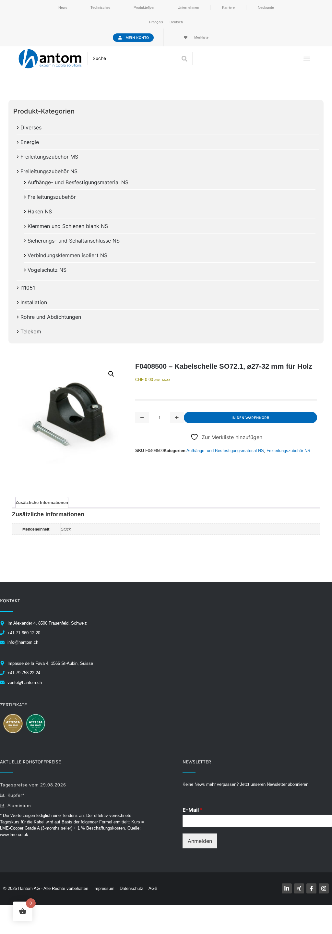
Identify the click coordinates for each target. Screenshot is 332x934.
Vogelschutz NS (47, 270)
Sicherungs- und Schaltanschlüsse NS (74, 240)
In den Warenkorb (250, 417)
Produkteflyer (144, 7)
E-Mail (193, 810)
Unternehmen (188, 7)
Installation (33, 302)
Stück (66, 529)
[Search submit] (184, 59)
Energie (29, 142)
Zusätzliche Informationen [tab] (42, 502)
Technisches (100, 7)
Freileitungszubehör (52, 197)
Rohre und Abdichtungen (50, 317)
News (62, 7)
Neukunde (266, 7)
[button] (307, 58)
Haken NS (40, 211)
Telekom (30, 331)
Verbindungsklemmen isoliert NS (67, 255)
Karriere (228, 7)
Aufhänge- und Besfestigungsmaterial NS (78, 182)
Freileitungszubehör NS (48, 171)
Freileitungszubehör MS (49, 156)
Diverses (31, 127)
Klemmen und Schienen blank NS (68, 226)
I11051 (27, 287)
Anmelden (200, 841)
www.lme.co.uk (14, 834)
